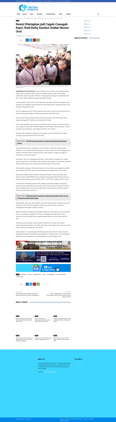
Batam (17, 316)
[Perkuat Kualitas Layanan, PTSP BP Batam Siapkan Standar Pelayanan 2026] (62, 330)
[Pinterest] (34, 40)
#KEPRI (43, 274)
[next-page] (19, 345)
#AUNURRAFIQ (23, 274)
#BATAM (30, 274)
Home (17, 18)
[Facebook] (90, 1)
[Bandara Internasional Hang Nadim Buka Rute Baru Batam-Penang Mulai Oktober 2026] (24, 311)
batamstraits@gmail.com (50, 372)
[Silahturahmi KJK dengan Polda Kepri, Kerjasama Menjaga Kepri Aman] (43, 330)
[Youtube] (99, 1)
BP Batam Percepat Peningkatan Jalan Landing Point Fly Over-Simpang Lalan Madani (62, 320)
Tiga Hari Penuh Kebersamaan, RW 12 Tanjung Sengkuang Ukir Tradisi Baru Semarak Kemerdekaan (24, 339)
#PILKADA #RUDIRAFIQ (61, 274)
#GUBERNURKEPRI (37, 274)
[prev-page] (17, 345)
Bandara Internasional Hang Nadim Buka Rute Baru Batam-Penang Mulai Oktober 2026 (24, 320)
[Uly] (17, 36)
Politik (21, 18)
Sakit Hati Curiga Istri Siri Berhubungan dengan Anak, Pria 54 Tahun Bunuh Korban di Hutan (43, 320)
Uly (20, 36)
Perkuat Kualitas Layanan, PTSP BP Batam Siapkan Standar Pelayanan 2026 (61, 339)
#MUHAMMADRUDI (51, 274)
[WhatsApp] (38, 40)
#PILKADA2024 (19, 276)
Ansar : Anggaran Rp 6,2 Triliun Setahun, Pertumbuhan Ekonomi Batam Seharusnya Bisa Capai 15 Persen (58, 295)
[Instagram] (93, 1)
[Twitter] (95, 1)
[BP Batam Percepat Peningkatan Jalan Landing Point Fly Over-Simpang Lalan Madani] (62, 311)
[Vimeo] (97, 1)
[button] (98, 14)
